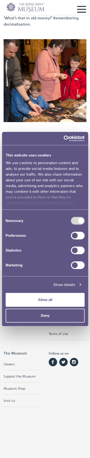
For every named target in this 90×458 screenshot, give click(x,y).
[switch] (77, 235)
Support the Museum (20, 376)
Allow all (45, 300)
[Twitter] (63, 362)
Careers (9, 364)
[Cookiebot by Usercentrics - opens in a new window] (64, 138)
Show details (64, 285)
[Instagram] (74, 362)
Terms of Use (58, 334)
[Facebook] (53, 362)
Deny (45, 315)
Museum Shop (14, 388)
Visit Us (9, 401)
